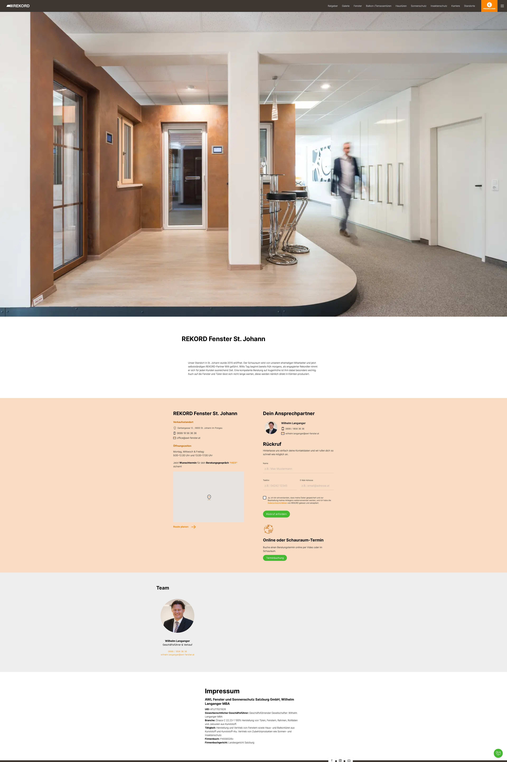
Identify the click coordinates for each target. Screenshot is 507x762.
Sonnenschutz (418, 5)
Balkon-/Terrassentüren (378, 5)
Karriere (455, 5)
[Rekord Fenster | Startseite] (18, 5)
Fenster (358, 5)
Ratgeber (333, 5)
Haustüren (401, 5)
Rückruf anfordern (276, 514)
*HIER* (233, 462)
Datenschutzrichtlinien (277, 503)
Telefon (266, 480)
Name (265, 463)
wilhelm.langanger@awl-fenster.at (177, 654)
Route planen (181, 526)
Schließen (491, 15)
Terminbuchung (275, 558)
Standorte (469, 5)
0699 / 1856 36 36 (177, 651)
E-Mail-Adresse (306, 480)
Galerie (345, 5)
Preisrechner (489, 9)
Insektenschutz (439, 5)
